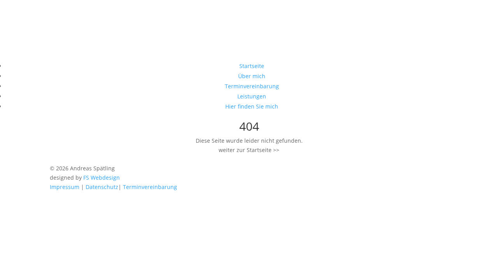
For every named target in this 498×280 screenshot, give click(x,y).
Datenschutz (102, 187)
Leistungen (251, 96)
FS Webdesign (101, 177)
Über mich (251, 76)
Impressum (64, 187)
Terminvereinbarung (252, 86)
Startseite (251, 66)
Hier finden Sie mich (251, 106)
